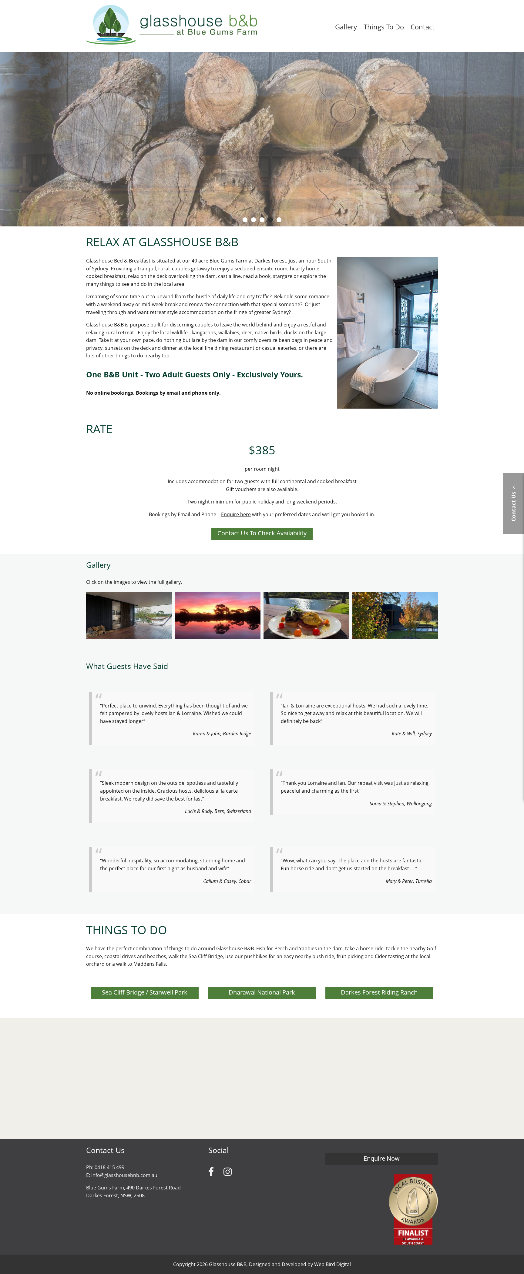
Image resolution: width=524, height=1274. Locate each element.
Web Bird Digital (332, 1264)
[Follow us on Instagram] (227, 1171)
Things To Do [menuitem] (384, 26)
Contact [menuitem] (423, 26)
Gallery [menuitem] (346, 26)
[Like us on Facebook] (211, 1171)
